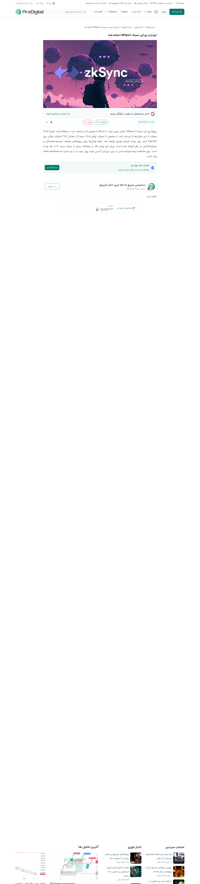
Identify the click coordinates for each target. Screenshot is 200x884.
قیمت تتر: (102, 3)
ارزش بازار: (127, 3)
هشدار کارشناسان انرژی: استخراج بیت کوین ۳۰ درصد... (117, 872)
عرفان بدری (152, 196)
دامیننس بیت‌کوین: (165, 3)
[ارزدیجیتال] (29, 12)
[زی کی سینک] (47, 122)
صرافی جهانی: (142, 3)
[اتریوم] (51, 122)
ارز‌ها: (182, 3)
